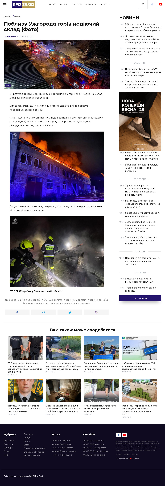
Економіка (9, 441)
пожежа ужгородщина (64, 303)
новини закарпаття (75, 300)
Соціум (63, 4)
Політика (76, 4)
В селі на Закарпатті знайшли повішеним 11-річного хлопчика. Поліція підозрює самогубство (63, 408)
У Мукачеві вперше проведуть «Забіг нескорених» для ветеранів (100, 408)
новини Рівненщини (62, 455)
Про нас (126, 454)
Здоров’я (90, 4)
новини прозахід (98, 300)
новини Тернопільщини (64, 451)
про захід (85, 303)
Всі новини (140, 298)
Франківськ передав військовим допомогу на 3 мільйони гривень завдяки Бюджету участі (139, 410)
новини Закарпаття (61, 444)
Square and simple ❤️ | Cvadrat (127, 459)
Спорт (27, 441)
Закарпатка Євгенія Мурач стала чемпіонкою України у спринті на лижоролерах (101, 366)
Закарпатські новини (34, 448)
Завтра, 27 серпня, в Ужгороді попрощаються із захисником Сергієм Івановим (24, 408)
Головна (118, 454)
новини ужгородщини (36, 303)
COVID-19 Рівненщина (94, 455)
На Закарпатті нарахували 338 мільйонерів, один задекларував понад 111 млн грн (139, 366)
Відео (26, 445)
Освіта (7, 451)
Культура (8, 448)
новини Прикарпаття (62, 448)
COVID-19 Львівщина (93, 441)
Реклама (135, 454)
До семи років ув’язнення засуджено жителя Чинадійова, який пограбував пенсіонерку (63, 366)
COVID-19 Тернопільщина (95, 451)
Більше (104, 4)
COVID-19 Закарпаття (93, 444)
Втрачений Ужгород (34, 452)
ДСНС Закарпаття (53, 300)
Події (52, 4)
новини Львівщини (61, 441)
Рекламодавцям (32, 455)
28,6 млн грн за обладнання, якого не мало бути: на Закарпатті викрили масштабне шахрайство (25, 367)
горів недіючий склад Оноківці (23, 300)
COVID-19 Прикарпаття (94, 448)
